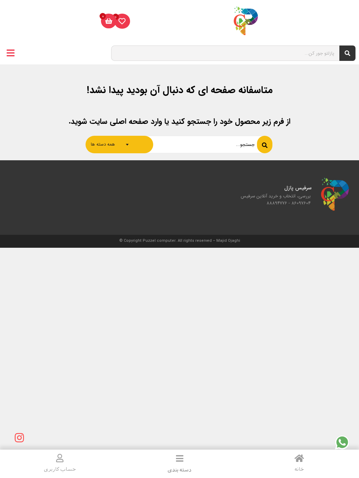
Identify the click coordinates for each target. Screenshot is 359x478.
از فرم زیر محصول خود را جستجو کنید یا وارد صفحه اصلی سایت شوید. (179, 121)
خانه (299, 469)
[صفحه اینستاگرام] (19, 438)
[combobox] (119, 144)
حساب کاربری (60, 469)
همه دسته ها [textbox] (103, 144)
